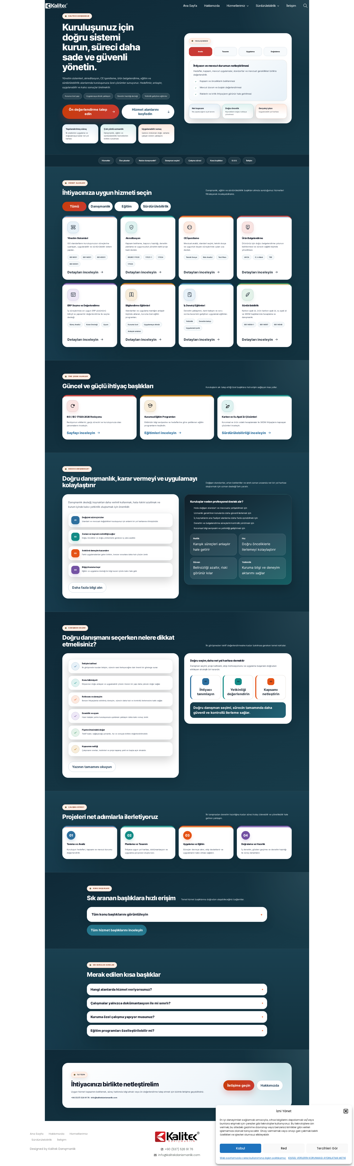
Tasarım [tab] (225, 52)
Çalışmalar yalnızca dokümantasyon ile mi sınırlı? (130, 1003)
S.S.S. (234, 160)
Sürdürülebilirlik (266, 6)
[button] (346, 1111)
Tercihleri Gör (327, 1148)
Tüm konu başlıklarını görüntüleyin (120, 914)
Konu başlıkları (216, 160)
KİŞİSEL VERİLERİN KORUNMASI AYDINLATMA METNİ (317, 1158)
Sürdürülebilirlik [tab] (155, 206)
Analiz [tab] (200, 52)
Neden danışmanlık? (147, 160)
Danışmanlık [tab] (100, 206)
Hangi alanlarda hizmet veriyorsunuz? (121, 989)
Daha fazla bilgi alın (87, 587)
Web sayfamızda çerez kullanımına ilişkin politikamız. (253, 1158)
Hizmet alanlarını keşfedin (145, 111)
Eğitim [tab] (127, 206)
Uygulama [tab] (250, 52)
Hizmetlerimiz (236, 6)
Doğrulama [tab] (275, 52)
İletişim (291, 6)
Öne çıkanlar (124, 160)
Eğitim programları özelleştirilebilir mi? (122, 1030)
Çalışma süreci (194, 160)
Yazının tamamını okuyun (92, 767)
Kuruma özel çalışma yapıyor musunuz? (122, 1017)
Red (284, 1148)
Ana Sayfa (190, 6)
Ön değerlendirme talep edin (88, 111)
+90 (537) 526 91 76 (179, 1149)
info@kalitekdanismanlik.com (179, 1155)
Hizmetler (106, 160)
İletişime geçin (238, 1085)
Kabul (240, 1148)
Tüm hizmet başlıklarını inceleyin (117, 930)
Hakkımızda (212, 6)
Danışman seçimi (172, 160)
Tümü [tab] (74, 206)
